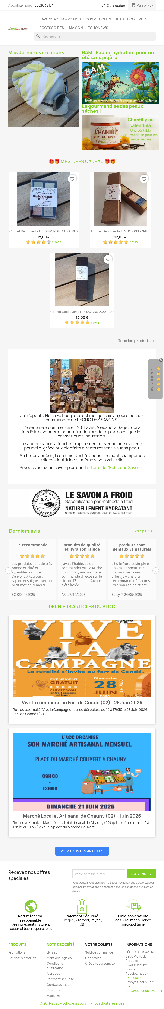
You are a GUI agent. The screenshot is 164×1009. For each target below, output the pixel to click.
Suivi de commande (99, 952)
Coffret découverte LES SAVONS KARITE (120, 231)
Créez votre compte (100, 963)
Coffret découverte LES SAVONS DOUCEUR (82, 312)
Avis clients (152, 379)
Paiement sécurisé (60, 979)
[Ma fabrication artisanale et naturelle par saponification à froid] (82, 503)
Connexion (93, 958)
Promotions (16, 952)
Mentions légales (59, 958)
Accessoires (51, 27)
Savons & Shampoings (60, 19)
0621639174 (44, 5)
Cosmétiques (98, 19)
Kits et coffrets (132, 19)
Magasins (54, 996)
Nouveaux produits (22, 958)
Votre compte (99, 944)
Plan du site (55, 990)
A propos (53, 973)
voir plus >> (145, 530)
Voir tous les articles (82, 851)
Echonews (98, 27)
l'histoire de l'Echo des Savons (112, 467)
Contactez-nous (59, 985)
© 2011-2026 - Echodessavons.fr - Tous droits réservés (82, 1003)
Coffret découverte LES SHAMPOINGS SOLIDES (43, 231)
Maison (76, 27)
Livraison (53, 952)
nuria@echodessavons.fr (144, 991)
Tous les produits (137, 341)
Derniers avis (24, 531)
